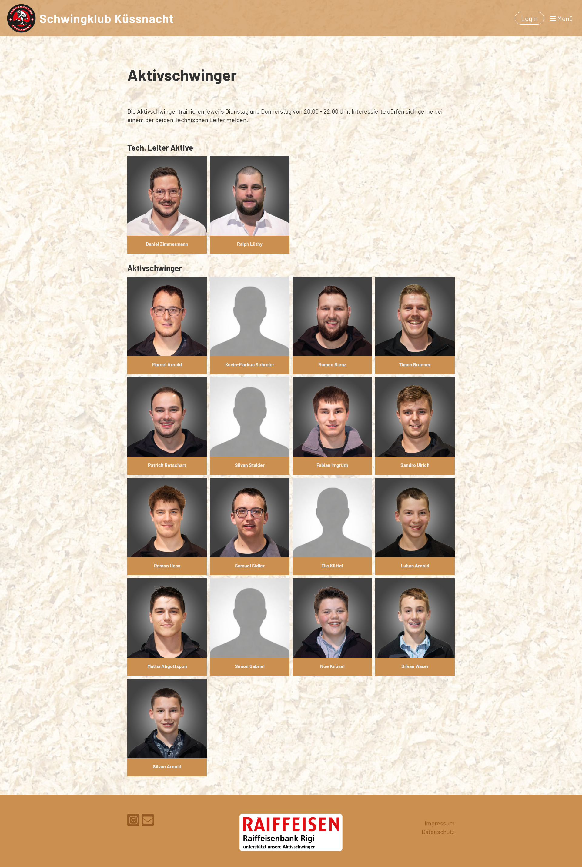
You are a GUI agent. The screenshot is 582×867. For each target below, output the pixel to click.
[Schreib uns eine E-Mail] (148, 821)
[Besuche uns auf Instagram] (133, 821)
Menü (564, 18)
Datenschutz (438, 831)
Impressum (440, 823)
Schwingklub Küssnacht (106, 18)
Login (529, 18)
